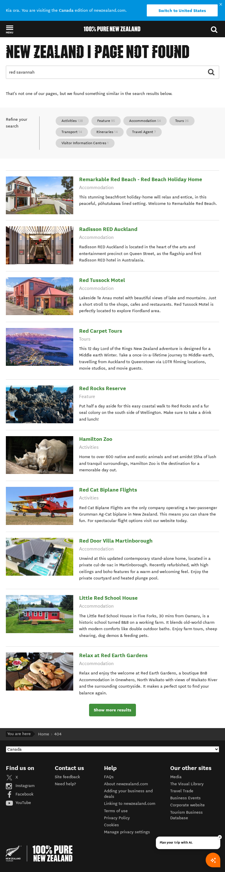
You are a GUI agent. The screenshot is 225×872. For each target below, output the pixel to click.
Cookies (111, 824)
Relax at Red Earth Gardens (113, 655)
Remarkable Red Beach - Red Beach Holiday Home (140, 179)
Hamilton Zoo (95, 439)
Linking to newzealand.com (129, 803)
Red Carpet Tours (100, 330)
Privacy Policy (117, 817)
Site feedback (67, 776)
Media (176, 776)
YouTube (22, 802)
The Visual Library (187, 783)
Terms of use (116, 810)
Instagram (24, 785)
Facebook (23, 794)
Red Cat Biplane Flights (108, 489)
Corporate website (187, 805)
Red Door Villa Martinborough (116, 540)
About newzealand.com (126, 783)
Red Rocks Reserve (102, 388)
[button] (9, 29)
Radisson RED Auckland (108, 229)
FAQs (109, 776)
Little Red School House (108, 597)
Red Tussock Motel (102, 280)
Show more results (112, 710)
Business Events (185, 797)
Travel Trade (181, 790)
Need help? (65, 783)
